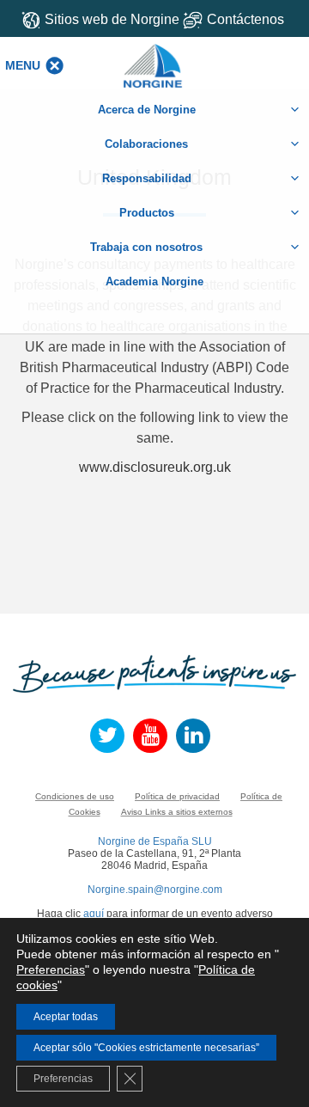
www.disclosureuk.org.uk (155, 467)
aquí (93, 914)
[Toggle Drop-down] (240, 19)
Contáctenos (245, 19)
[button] (22, 65)
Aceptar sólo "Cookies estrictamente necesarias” (146, 1048)
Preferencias (50, 969)
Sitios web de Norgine (112, 19)
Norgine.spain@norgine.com (155, 890)
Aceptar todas (65, 1017)
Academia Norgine (154, 281)
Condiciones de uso (74, 796)
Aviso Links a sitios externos (177, 811)
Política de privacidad (177, 796)
